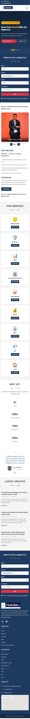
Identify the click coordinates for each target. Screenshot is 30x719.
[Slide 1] (14, 144)
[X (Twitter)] (2, 621)
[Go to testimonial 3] (16, 472)
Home (2, 630)
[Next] (18, 144)
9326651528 (6, 1)
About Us (22, 41)
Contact (3, 642)
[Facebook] (6, 621)
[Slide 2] (15, 144)
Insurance (3, 657)
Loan (2, 677)
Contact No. (4, 86)
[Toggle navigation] (27, 8)
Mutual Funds (4, 654)
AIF (2, 674)
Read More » (4, 505)
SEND (15, 94)
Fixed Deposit (5, 665)
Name (3, 65)
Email (3, 79)
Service (3, 72)
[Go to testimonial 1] (13, 472)
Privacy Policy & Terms (7, 645)
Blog (2, 639)
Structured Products (6, 663)
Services (3, 636)
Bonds (3, 668)
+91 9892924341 (8, 689)
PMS (2, 660)
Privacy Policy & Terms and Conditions (18, 98)
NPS (2, 671)
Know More (6, 189)
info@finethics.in (7, 3)
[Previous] (11, 144)
